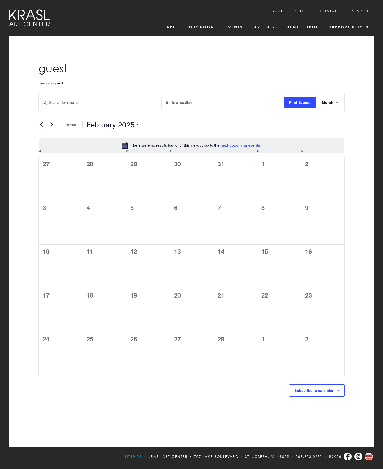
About (301, 11)
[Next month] (51, 124)
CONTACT (330, 11)
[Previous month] (41, 124)
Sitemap (133, 456)
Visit (278, 11)
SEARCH (360, 11)
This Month (70, 124)
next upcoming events (240, 145)
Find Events (300, 102)
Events (43, 83)
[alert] (191, 145)
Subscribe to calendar (313, 390)
